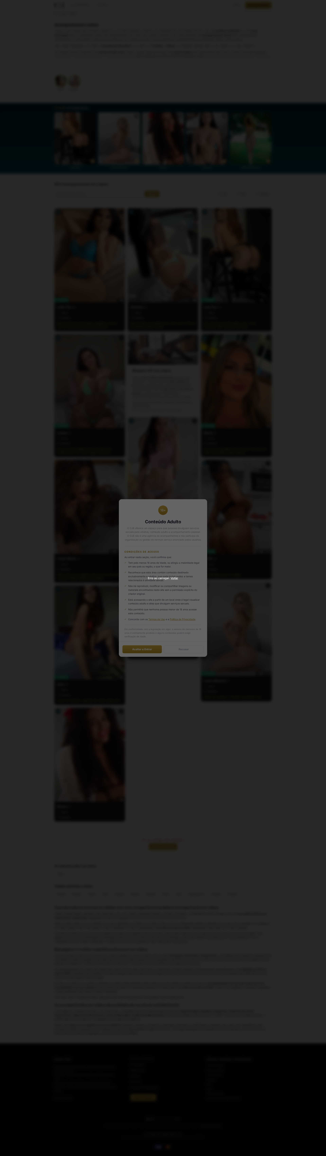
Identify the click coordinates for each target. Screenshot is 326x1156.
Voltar (174, 578)
